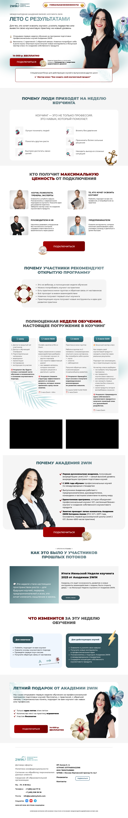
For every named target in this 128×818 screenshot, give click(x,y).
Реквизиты (62, 777)
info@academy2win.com (35, 796)
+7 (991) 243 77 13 (33, 789)
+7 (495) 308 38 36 (33, 792)
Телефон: (19, 789)
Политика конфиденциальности (31, 769)
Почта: (18, 796)
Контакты (61, 781)
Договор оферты (23, 765)
